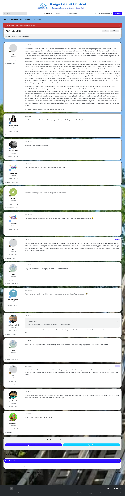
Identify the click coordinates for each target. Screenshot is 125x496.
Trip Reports (25, 36)
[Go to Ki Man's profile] (13, 192)
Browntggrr (13, 423)
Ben (9, 36)
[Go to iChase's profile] (13, 268)
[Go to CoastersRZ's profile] (13, 167)
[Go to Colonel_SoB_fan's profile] (13, 119)
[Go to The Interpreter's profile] (13, 293)
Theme (78, 493)
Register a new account (33, 445)
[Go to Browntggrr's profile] (13, 417)
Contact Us (7, 493)
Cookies (14, 493)
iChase (13, 274)
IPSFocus (84, 493)
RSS (20, 493)
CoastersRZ (13, 173)
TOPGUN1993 (13, 151)
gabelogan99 (13, 401)
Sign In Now (91, 445)
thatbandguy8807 (13, 325)
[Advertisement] (62, 479)
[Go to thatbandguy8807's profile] (13, 319)
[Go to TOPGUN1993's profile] (13, 145)
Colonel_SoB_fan (13, 125)
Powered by (113, 493)
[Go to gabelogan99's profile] (13, 395)
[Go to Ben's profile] (6, 36)
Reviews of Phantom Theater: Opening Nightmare (21, 25)
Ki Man (13, 198)
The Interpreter (13, 300)
